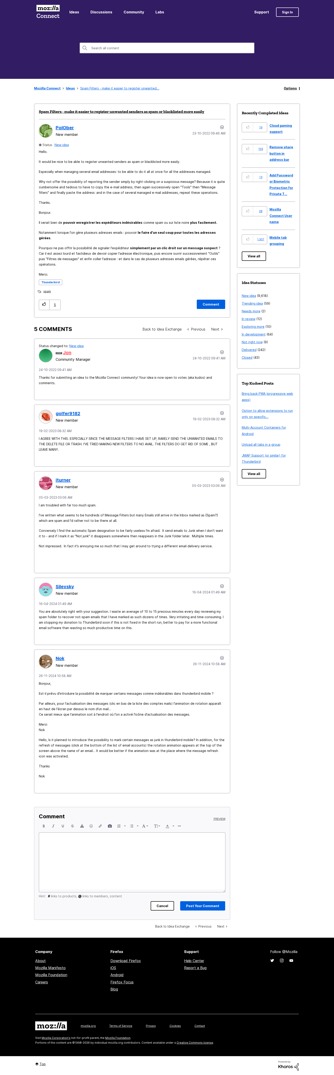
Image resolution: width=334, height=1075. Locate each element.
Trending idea (252, 303)
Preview (219, 819)
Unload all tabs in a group (261, 444)
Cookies (175, 1026)
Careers (41, 982)
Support (261, 12)
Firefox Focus (122, 982)
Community (134, 12)
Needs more (251, 311)
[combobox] (167, 47)
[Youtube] (291, 960)
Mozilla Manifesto (50, 968)
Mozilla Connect (48, 12)
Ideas (74, 12)
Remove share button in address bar (281, 153)
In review (248, 319)
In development (254, 334)
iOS (113, 968)
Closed (247, 357)
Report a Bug (195, 968)
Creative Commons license (195, 1042)
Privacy (151, 1026)
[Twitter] (272, 960)
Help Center (194, 960)
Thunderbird (50, 282)
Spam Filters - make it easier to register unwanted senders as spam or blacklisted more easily (121, 111)
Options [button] (290, 88)
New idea (62, 145)
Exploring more (253, 326)
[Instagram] (282, 960)
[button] (44, 305)
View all (254, 256)
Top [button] (43, 1064)
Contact (199, 1026)
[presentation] (43, 826)
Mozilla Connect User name (280, 215)
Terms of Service (120, 1026)
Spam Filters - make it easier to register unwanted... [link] (119, 88)
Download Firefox (125, 960)
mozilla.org (88, 1026)
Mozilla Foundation (51, 975)
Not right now (252, 342)
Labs (159, 12)
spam (47, 291)
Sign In (287, 12)
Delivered (249, 350)
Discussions (101, 12)
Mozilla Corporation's (56, 1038)
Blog (114, 989)
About (40, 960)
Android (117, 975)
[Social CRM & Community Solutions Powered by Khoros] (288, 1065)
